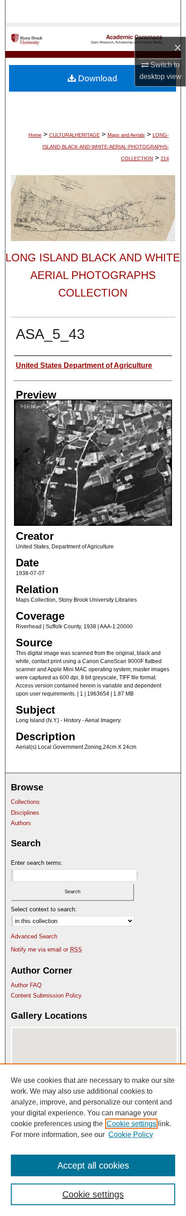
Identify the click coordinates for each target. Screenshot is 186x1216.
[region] (93, 1139)
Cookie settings (131, 1124)
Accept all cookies (93, 1165)
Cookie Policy (130, 1134)
